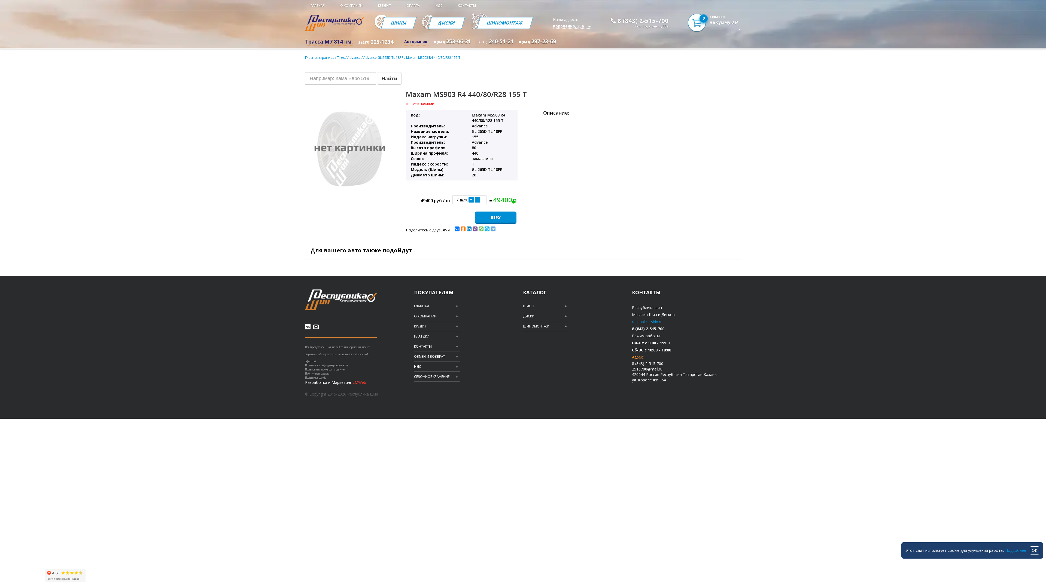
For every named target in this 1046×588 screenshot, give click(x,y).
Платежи (421, 336)
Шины (398, 23)
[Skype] (487, 228)
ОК (1034, 550)
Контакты (467, 5)
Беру (496, 217)
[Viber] (475, 228)
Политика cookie (315, 377)
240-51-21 (494, 41)
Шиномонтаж (505, 23)
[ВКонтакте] (457, 228)
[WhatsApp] (481, 228)
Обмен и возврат (429, 356)
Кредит (384, 5)
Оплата (413, 5)
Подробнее (1015, 550)
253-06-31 (452, 41)
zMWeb (359, 382)
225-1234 (375, 41)
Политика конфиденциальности (326, 365)
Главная (318, 5)
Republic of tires (341, 299)
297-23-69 (537, 41)
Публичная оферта (317, 373)
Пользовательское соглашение (325, 369)
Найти (389, 78)
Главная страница (319, 57)
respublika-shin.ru (647, 321)
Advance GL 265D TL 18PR (383, 57)
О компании (351, 5)
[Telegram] (493, 228)
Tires (341, 57)
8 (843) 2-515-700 (643, 20)
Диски (446, 23)
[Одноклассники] (463, 228)
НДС (439, 5)
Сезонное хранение (431, 377)
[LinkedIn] (469, 228)
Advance (354, 57)
